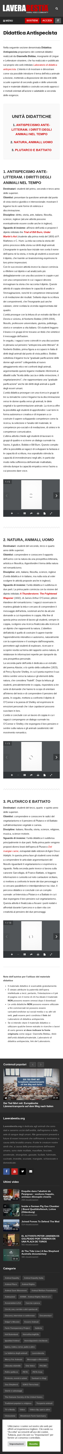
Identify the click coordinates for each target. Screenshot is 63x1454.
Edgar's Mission (12, 1322)
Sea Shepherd (11, 1384)
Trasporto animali (44, 1403)
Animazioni (10, 1297)
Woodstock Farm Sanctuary (33, 1416)
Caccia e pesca (33, 1303)
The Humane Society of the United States (23, 1397)
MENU (9, 20)
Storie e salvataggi (13, 1391)
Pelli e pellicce (11, 1372)
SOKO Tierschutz (30, 1384)
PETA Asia (37, 1372)
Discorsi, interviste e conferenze (20, 1316)
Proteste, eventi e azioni (16, 1378)
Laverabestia (38, 1353)
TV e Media (10, 1410)
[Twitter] (22, 1171)
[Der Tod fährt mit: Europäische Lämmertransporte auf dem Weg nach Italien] (31, 1084)
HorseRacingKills (31, 1334)
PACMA (43, 1366)
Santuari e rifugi (39, 1378)
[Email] (30, 1171)
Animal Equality (12, 1278)
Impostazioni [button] (17, 1444)
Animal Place (11, 1284)
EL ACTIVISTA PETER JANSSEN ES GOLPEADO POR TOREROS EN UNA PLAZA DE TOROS (40, 1239)
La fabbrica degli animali (16, 1353)
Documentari (46, 1316)
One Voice (30, 1366)
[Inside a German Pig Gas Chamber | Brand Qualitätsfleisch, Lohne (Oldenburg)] (11, 1210)
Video (22, 1410)
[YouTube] (14, 1171)
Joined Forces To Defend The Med (40, 1221)
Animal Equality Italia (33, 1278)
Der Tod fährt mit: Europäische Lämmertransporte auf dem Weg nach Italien (28, 1105)
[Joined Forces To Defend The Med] (11, 1225)
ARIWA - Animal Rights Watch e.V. (35, 1297)
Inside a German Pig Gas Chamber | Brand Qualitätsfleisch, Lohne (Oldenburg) (40, 1209)
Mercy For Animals (13, 1359)
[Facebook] (6, 1171)
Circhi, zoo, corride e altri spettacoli (21, 1309)
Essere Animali (31, 1322)
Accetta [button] (33, 1444)
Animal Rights (28, 1284)
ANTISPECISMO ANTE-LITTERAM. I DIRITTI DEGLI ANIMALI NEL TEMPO (31, 129)
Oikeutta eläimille (13, 1366)
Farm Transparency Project (17, 1328)
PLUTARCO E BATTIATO (33, 150)
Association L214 (13, 1303)
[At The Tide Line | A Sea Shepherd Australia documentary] (11, 1255)
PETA (25, 1372)
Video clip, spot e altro (40, 1410)
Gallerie (38, 1328)
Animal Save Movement (16, 1290)
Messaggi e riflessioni (37, 1359)
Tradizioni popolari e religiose (18, 1403)
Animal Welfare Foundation (44, 1290)
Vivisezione (10, 1416)
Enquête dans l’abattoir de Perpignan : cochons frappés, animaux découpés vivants (37, 1194)
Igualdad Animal (12, 1341)
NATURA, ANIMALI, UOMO (33, 142)
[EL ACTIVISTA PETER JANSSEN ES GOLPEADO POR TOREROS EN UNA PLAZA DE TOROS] (11, 1240)
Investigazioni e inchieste (35, 1341)
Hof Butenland (11, 1334)
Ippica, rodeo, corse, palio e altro (20, 1347)
